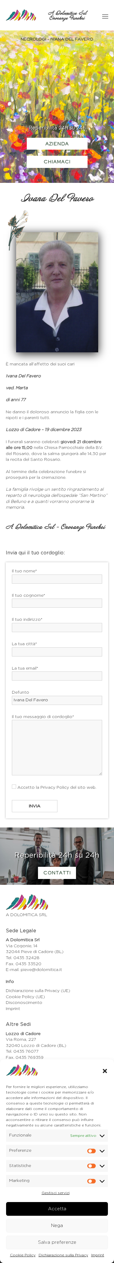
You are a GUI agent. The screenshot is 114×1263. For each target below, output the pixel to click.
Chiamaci (57, 162)
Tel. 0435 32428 (23, 958)
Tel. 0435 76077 (22, 1051)
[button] (105, 1071)
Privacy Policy (54, 787)
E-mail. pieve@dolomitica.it (34, 970)
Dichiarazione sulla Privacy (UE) (38, 991)
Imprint (97, 1255)
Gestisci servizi (56, 1193)
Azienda (57, 144)
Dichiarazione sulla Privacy (63, 1255)
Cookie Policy (23, 1255)
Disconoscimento (24, 1003)
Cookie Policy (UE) (25, 997)
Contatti (57, 873)
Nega (57, 1225)
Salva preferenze (57, 1242)
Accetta (57, 1209)
